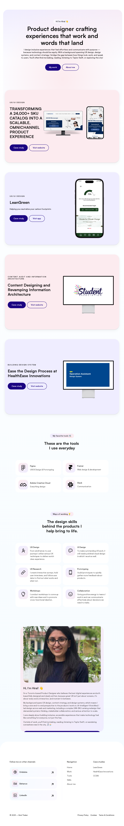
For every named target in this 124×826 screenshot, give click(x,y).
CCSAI (96, 775)
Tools (69, 775)
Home (69, 767)
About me (71, 784)
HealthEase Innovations (103, 771)
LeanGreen (97, 767)
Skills (69, 780)
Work (69, 771)
